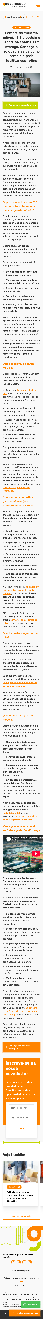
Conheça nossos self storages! (19, 1047)
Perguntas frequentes (21, 1271)
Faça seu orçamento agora (22, 105)
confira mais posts (15, 17)
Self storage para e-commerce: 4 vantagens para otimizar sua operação (20, 1196)
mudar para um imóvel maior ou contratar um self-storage (20, 1011)
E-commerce (14, 1187)
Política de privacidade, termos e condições (21, 1278)
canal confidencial (21, 1285)
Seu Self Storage (21, 27)
